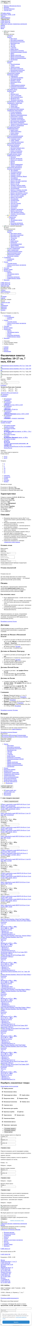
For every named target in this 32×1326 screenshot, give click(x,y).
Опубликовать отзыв (6, 564)
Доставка (18, 646)
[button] (6, 2)
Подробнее (23, 697)
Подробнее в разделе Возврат (9, 732)
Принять (16, 1322)
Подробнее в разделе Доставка (9, 710)
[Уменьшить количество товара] (3, 824)
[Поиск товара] (1, 295)
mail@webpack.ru (17, 729)
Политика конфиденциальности (10, 1298)
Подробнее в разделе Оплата (9, 621)
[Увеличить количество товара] (1, 824)
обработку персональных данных (17, 1220)
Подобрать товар (5, 1147)
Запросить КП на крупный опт (9, 392)
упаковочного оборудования (12, 542)
